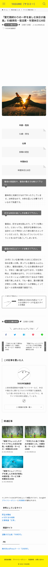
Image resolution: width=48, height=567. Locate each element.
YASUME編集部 (24, 383)
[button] (6, 335)
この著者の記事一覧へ (24, 407)
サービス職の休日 (11, 25)
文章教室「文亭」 (9, 520)
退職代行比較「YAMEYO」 (12, 534)
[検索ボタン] (44, 4)
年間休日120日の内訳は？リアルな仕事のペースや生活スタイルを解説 (30, 302)
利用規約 (22, 500)
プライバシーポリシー (9, 500)
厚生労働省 (6, 514)
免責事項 (31, 559)
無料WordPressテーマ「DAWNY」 (16, 548)
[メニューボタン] (4, 4)
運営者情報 (7, 559)
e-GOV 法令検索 (8, 517)
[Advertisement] (24, 58)
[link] (24, 400)
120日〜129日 (26, 25)
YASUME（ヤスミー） (24, 4)
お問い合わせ (39, 559)
